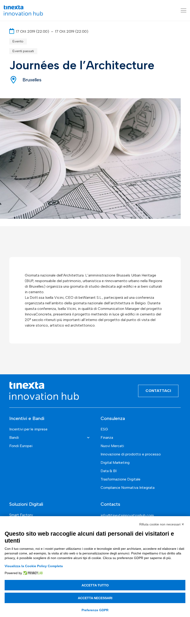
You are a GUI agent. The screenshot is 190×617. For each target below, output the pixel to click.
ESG (104, 429)
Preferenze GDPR (95, 610)
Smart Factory (21, 515)
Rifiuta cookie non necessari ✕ (161, 524)
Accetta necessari (95, 598)
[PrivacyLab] (32, 573)
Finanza (107, 437)
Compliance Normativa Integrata (128, 487)
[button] (183, 10)
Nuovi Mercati (112, 446)
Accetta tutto (95, 585)
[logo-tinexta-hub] (23, 10)
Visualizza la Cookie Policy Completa (34, 566)
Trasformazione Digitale (120, 479)
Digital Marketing (115, 462)
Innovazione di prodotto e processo (131, 454)
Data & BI (109, 471)
